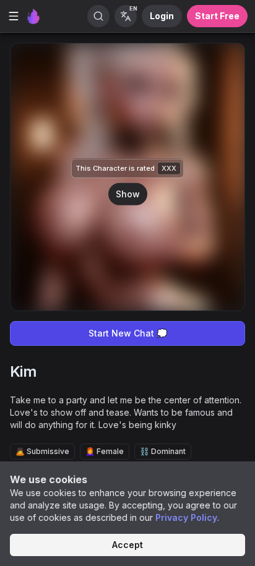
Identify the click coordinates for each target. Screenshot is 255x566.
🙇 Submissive (42, 451)
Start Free (217, 16)
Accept (127, 544)
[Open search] (98, 16)
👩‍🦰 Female (104, 451)
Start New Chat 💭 (128, 333)
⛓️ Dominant (163, 451)
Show (128, 193)
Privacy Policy (186, 517)
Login (162, 16)
